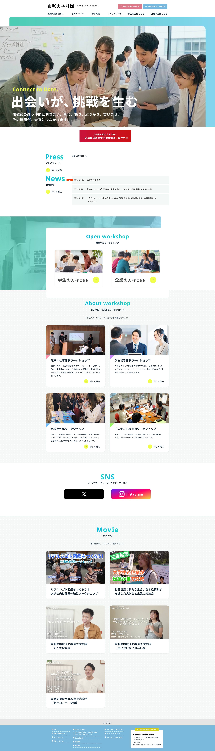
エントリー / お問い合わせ (115, 737)
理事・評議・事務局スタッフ (83, 734)
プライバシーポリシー (113, 733)
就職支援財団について (60, 733)
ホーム (56, 729)
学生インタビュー (59, 741)
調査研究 (77, 742)
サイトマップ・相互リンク (115, 729)
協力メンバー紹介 (80, 729)
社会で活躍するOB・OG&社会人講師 (86, 732)
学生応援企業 (79, 738)
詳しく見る (57, 170)
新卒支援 (77, 745)
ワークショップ (58, 737)
